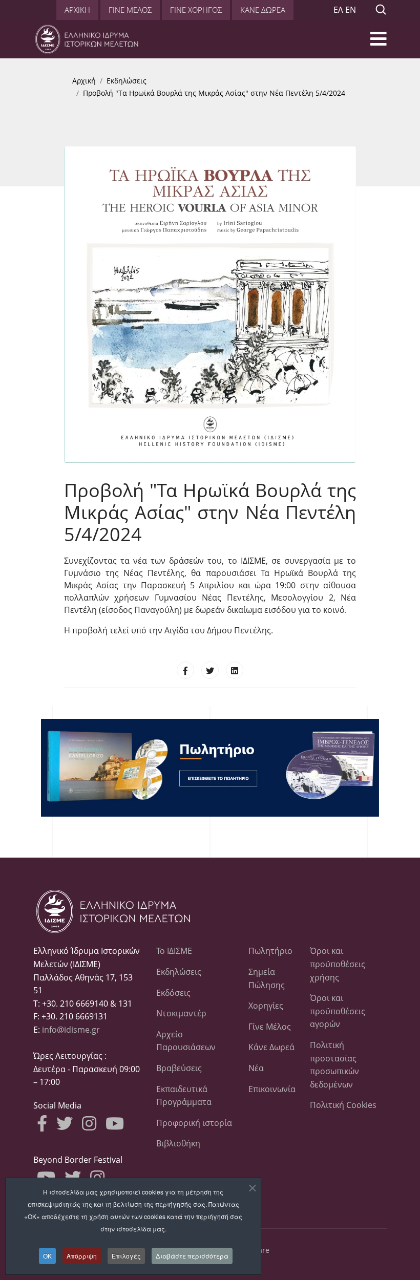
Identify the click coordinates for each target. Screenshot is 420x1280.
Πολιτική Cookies (343, 1105)
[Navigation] (378, 42)
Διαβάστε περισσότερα (192, 1255)
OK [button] (47, 1255)
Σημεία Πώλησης (266, 978)
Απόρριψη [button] (82, 1255)
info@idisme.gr (71, 1029)
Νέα (256, 1068)
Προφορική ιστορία (194, 1122)
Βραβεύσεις (179, 1068)
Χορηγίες (265, 1005)
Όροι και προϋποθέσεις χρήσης (337, 964)
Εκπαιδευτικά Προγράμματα (184, 1095)
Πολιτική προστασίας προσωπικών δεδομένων (334, 1064)
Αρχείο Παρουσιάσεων (186, 1041)
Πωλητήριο (270, 950)
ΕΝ (350, 9)
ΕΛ (338, 9)
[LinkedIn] (234, 670)
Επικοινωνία (271, 1089)
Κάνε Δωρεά (271, 1047)
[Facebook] (185, 670)
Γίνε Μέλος (269, 1026)
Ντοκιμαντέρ (181, 1013)
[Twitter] (210, 670)
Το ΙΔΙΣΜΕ (174, 950)
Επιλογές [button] (126, 1255)
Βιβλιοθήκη (178, 1143)
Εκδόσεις (173, 992)
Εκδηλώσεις (178, 971)
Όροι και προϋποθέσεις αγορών (337, 1011)
